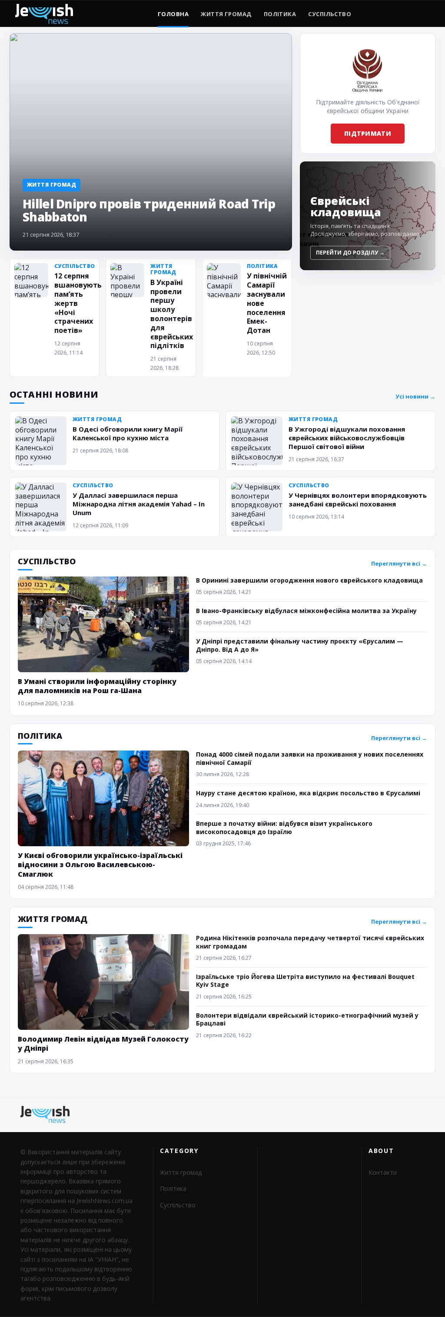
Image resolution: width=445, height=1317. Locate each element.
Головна (173, 14)
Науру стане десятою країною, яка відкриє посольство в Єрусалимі (308, 793)
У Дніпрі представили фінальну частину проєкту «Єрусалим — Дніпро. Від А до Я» (299, 645)
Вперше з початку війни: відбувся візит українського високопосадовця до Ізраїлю (284, 827)
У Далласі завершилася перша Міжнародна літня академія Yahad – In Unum (139, 504)
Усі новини (415, 396)
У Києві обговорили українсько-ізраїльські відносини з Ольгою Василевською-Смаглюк (100, 864)
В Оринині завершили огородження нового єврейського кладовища (309, 580)
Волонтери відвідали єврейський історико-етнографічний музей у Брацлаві (307, 1019)
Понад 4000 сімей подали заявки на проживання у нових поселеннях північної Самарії (309, 758)
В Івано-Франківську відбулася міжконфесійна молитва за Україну (306, 611)
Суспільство (329, 14)
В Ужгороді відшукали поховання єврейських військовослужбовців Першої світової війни (347, 438)
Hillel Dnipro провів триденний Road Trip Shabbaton (149, 210)
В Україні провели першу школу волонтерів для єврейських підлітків (171, 314)
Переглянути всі (399, 563)
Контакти (383, 1172)
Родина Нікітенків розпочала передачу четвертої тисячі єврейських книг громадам (310, 942)
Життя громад (226, 14)
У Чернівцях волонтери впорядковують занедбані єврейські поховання (358, 499)
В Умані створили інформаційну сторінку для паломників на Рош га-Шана (97, 686)
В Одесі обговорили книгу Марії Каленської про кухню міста (128, 433)
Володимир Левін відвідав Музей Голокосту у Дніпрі (103, 1043)
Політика (280, 14)
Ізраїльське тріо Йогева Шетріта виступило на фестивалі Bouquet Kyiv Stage (305, 980)
